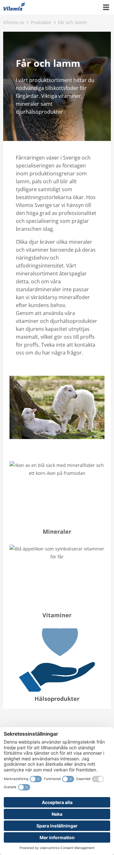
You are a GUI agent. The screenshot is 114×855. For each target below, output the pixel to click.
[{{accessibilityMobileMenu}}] (106, 7)
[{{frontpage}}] (14, 7)
